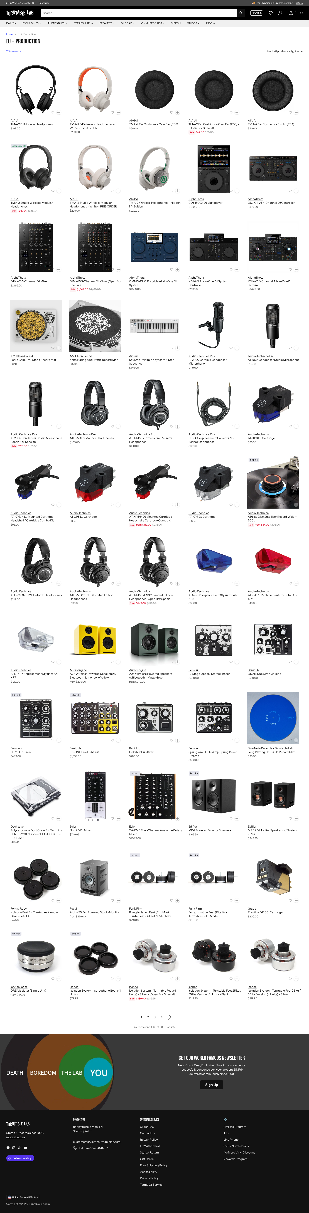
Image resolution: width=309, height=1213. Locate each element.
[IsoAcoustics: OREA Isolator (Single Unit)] (36, 956)
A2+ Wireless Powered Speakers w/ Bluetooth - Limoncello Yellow (93, 675)
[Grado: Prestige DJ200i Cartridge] (273, 878)
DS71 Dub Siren (21, 752)
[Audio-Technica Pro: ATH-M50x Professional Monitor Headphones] (154, 404)
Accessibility (148, 1172)
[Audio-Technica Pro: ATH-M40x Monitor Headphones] (95, 404)
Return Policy (149, 1139)
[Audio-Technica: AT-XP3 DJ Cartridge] (273, 404)
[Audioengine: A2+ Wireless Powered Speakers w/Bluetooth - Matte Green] (154, 639)
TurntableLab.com (39, 1203)
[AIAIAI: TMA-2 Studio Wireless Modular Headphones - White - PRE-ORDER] (95, 169)
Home (9, 34)
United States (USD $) (24, 1197)
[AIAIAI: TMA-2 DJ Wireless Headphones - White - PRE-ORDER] (95, 90)
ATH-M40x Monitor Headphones (92, 438)
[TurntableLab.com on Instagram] (14, 1148)
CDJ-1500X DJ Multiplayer (205, 202)
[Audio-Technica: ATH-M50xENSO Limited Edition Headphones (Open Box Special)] (154, 561)
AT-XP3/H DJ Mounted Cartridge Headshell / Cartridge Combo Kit (32, 518)
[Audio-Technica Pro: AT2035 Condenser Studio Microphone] (273, 326)
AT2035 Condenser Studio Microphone (274, 360)
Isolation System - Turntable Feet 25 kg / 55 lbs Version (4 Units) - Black (214, 992)
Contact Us (147, 1133)
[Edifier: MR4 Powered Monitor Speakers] (214, 796)
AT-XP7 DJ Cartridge (201, 516)
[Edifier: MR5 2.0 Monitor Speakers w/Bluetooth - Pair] (273, 796)
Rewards (257, 12)
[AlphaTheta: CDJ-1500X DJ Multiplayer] (214, 169)
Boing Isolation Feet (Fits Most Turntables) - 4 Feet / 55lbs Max (150, 914)
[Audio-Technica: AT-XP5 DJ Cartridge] (95, 482)
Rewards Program (235, 1159)
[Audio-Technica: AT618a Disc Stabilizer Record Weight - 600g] (273, 482)
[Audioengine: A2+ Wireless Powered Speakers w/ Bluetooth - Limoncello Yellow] (95, 639)
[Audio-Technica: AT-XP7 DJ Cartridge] (214, 482)
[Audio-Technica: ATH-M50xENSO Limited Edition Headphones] (95, 561)
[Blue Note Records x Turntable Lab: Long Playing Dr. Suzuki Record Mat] (273, 718)
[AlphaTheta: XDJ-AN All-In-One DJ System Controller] (214, 247)
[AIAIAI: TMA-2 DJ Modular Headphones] (36, 90)
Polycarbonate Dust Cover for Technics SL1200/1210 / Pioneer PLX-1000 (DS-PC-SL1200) (36, 834)
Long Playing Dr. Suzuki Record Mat (271, 752)
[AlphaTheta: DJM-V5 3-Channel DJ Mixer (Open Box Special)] (95, 247)
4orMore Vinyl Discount (239, 1152)
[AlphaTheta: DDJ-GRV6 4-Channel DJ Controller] (273, 169)
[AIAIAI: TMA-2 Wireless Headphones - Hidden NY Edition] (154, 169)
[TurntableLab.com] (20, 13)
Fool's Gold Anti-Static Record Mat (33, 360)
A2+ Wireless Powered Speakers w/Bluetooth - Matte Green (150, 675)
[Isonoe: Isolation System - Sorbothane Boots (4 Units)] (95, 956)
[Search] (241, 13)
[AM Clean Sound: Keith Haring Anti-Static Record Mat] (95, 326)
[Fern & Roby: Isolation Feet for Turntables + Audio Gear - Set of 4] (36, 878)
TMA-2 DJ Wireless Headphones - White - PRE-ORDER (92, 126)
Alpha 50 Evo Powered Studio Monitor (95, 912)
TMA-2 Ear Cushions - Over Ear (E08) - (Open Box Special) (213, 126)
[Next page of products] (169, 1017)
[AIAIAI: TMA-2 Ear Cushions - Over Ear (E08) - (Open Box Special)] (214, 90)
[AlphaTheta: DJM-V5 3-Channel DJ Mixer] (36, 247)
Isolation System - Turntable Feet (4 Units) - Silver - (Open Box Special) (152, 992)
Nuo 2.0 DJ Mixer (81, 830)
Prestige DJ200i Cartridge (265, 912)
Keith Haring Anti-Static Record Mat (94, 360)
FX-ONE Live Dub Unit (84, 752)
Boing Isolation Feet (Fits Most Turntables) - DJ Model (208, 914)
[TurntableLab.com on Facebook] (8, 1148)
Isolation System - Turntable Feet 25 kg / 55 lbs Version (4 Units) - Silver (274, 992)
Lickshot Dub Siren (141, 752)
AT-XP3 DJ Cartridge (261, 438)
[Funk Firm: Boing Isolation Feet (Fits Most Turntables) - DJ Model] (214, 878)
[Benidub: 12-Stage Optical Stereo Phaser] (214, 639)
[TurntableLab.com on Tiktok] (19, 1148)
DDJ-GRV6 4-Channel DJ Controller (271, 202)
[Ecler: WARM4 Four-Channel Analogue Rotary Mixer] (154, 796)
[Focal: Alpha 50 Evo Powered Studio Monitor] (95, 878)
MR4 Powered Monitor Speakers (209, 830)
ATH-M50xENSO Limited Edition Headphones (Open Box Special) (151, 597)
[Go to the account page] (280, 12)
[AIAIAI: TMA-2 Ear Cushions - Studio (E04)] (273, 90)
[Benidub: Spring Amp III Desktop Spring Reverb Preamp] (214, 718)
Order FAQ (147, 1126)
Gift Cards (147, 1159)
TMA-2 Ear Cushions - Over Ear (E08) (153, 124)
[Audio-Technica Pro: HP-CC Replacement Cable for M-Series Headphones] (214, 404)
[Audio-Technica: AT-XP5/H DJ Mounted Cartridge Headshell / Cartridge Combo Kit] (154, 482)
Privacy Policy (149, 1178)
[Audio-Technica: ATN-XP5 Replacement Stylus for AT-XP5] (273, 561)
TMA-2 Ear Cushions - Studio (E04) (271, 124)
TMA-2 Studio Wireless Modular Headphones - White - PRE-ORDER (93, 204)
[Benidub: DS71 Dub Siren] (36, 718)
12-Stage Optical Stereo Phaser (209, 673)
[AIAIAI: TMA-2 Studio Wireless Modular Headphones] (36, 169)
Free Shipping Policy (153, 1165)
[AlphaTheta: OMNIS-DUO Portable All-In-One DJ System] (154, 247)
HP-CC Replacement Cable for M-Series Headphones (211, 440)
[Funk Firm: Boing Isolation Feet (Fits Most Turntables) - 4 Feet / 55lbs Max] (154, 878)
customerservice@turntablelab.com (97, 1141)
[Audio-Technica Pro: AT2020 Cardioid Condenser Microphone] (214, 326)
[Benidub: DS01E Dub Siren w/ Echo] (273, 639)
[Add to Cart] (59, 112)
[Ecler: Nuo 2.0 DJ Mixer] (95, 796)
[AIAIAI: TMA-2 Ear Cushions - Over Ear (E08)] (154, 90)
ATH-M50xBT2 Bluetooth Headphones (36, 595)
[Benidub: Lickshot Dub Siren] (154, 718)
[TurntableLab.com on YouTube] (25, 1148)
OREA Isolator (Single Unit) (28, 990)
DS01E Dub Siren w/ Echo (264, 673)
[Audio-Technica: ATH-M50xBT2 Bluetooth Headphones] (36, 561)
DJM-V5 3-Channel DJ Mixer (29, 281)
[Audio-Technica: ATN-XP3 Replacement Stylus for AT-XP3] (214, 561)
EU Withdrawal (150, 1146)
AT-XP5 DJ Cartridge (83, 516)
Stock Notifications (236, 1146)
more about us (15, 1137)
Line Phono (231, 1139)
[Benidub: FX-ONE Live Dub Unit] (95, 718)
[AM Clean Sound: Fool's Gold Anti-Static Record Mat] (36, 326)
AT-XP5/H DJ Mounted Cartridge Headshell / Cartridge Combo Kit (150, 518)
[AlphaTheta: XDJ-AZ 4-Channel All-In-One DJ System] (273, 247)
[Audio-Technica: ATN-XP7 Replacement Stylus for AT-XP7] (36, 639)
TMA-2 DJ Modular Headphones (32, 124)
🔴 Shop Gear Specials (291, 2)
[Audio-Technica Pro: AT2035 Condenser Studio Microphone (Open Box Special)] (36, 404)
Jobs (227, 1133)
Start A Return (149, 1152)
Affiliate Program (235, 1126)
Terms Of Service (151, 1184)
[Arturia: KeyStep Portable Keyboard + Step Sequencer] (154, 326)
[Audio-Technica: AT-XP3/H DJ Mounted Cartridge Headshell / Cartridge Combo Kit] (36, 482)
